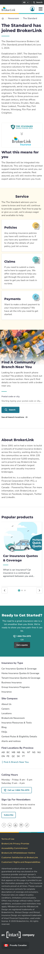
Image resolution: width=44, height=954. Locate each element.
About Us (6, 704)
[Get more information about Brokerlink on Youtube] (15, 825)
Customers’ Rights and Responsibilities (20, 862)
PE (8, 756)
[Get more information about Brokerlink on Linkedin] (10, 825)
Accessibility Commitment (14, 848)
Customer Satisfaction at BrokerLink (19, 857)
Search (12, 410)
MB (13, 752)
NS (33, 752)
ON (3, 756)
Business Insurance (11, 682)
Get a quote (33, 609)
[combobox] (22, 401)
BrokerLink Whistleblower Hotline (18, 853)
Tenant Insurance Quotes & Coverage (20, 678)
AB (3, 752)
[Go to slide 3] (25, 590)
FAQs (4, 732)
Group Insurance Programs (15, 687)
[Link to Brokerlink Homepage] (2, 18)
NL (23, 752)
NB (18, 752)
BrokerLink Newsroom (13, 718)
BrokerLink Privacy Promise (15, 843)
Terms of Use (7, 839)
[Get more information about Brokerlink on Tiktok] (27, 825)
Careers (5, 708)
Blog (3, 727)
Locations (6, 713)
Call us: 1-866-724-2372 (18, 790)
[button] (25, 2)
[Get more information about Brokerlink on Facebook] (4, 825)
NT (28, 752)
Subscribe (8, 815)
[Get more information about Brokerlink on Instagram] (21, 825)
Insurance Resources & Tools (16, 722)
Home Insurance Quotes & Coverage (20, 673)
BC (8, 752)
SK (18, 756)
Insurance (6, 691)
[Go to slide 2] (22, 590)
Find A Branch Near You (16, 762)
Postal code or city (10, 396)
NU (39, 752)
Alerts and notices (11, 741)
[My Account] (32, 9)
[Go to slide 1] (19, 590)
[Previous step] (4, 590)
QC (13, 756)
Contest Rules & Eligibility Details (19, 736)
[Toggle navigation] (41, 9)
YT (23, 756)
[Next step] (39, 590)
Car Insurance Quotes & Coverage (19, 668)
